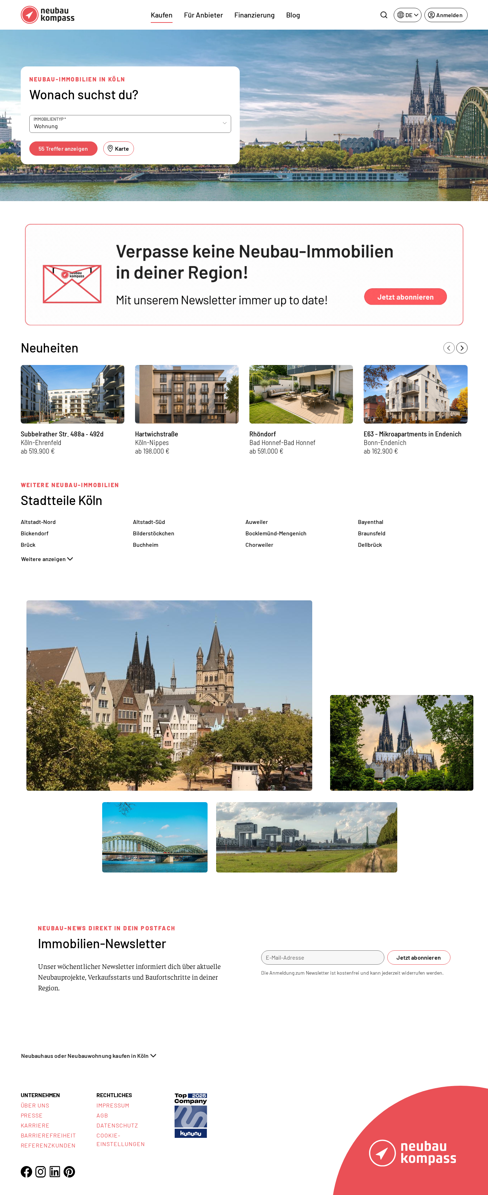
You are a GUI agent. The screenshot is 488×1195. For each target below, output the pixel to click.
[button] (244, 274)
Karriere (35, 1125)
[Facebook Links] (26, 1172)
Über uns (35, 1105)
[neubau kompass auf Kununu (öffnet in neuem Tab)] (191, 1114)
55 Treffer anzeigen (63, 148)
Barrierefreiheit (48, 1135)
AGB (102, 1115)
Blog (293, 14)
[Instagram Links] (40, 1172)
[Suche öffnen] (384, 15)
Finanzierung (254, 14)
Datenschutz (117, 1125)
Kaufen (162, 14)
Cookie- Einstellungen (120, 1139)
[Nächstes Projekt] (462, 348)
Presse (32, 1115)
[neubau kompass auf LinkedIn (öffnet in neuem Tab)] (55, 1172)
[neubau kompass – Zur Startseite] (47, 15)
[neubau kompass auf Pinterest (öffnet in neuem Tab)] (69, 1172)
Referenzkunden (48, 1145)
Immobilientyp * (50, 118)
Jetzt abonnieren (419, 957)
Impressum (112, 1105)
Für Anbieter (203, 14)
